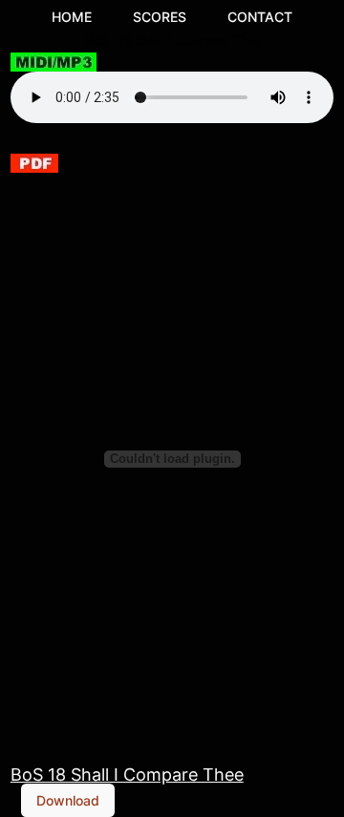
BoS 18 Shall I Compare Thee (127, 774)
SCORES (159, 17)
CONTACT (259, 17)
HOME (72, 17)
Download (67, 800)
